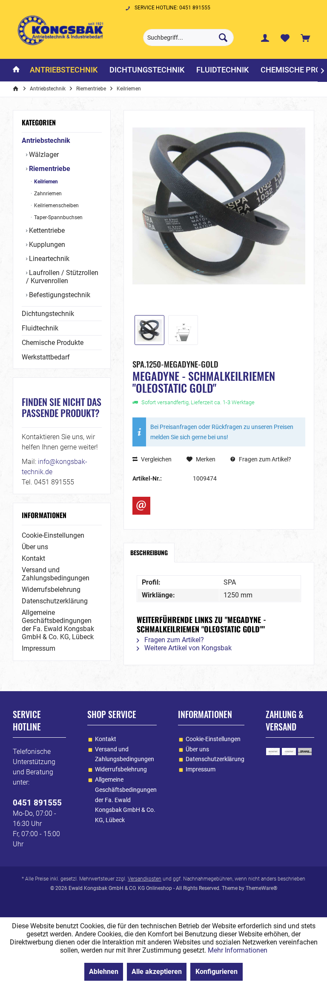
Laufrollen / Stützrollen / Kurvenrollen (62, 277)
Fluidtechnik (40, 328)
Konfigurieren (216, 972)
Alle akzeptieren (157, 972)
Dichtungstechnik (48, 314)
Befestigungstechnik (58, 295)
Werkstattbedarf (46, 357)
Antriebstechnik (46, 140)
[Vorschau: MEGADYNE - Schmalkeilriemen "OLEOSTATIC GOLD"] (149, 330)
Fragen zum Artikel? (264, 459)
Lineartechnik (48, 259)
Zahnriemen (47, 194)
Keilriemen (45, 182)
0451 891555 (37, 803)
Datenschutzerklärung (55, 601)
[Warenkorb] (305, 37)
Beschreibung (149, 552)
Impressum (38, 648)
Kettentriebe (46, 230)
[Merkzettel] (285, 37)
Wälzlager (43, 155)
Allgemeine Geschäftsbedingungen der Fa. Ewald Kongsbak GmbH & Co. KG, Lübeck (58, 624)
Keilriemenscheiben (56, 206)
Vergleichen (156, 459)
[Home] (16, 70)
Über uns (35, 547)
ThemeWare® (261, 888)
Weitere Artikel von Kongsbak (187, 648)
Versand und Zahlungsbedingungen (55, 574)
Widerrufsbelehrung (51, 589)
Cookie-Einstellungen (53, 535)
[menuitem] (305, 37)
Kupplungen (46, 244)
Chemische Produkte (52, 343)
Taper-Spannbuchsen (58, 217)
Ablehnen (103, 972)
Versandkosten (144, 879)
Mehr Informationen (237, 950)
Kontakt (33, 558)
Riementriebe (48, 169)
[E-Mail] (141, 506)
